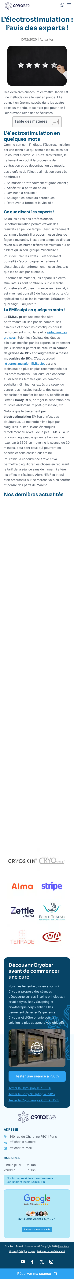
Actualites (47, 39)
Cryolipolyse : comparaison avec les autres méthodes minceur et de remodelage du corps (35, 667)
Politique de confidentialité (51, 1251)
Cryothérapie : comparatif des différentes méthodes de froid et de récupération (34, 784)
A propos (30, 1251)
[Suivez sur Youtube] (23, 1262)
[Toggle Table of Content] (53, 122)
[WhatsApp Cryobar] (62, 4)
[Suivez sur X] (42, 1262)
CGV (21, 1251)
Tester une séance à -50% (37, 1076)
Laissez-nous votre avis (37, 1229)
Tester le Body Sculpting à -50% (32, 1094)
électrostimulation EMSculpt (25, 363)
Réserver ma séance (34, 1274)
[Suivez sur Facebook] (32, 1262)
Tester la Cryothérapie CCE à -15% (34, 1100)
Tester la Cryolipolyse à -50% (30, 1088)
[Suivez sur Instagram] (51, 1262)
